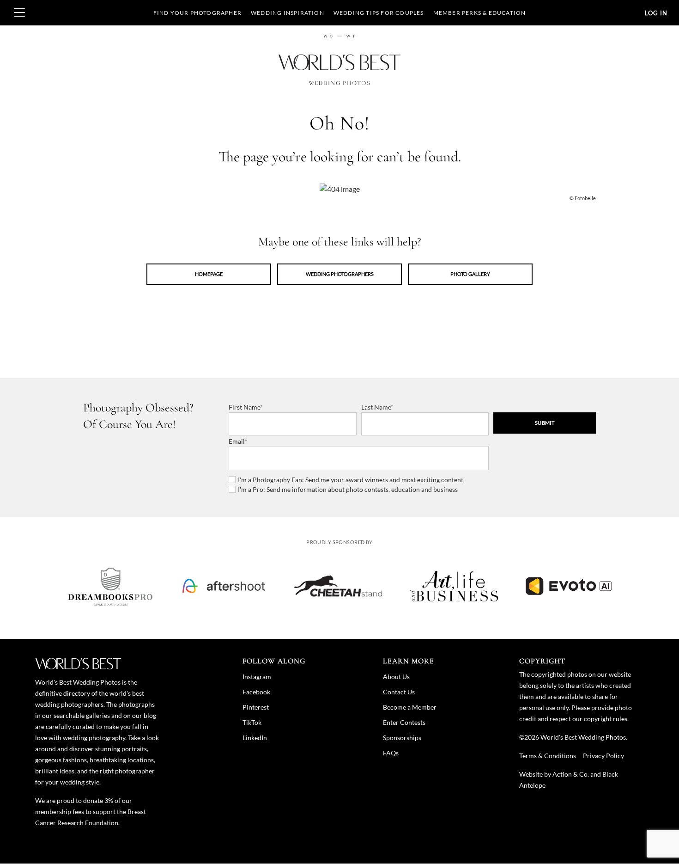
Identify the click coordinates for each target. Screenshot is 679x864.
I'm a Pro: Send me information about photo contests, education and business (348, 489)
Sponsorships (402, 737)
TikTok (251, 722)
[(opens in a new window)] (110, 586)
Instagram (256, 676)
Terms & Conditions (547, 756)
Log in (656, 13)
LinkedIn (254, 737)
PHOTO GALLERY (470, 274)
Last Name (376, 407)
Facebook (256, 692)
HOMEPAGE (209, 274)
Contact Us (399, 692)
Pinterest (255, 707)
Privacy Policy (603, 756)
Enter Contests (404, 722)
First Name (244, 407)
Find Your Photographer (197, 12)
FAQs (391, 753)
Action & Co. (570, 774)
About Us (396, 676)
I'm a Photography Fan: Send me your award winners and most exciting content (350, 480)
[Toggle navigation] (19, 12)
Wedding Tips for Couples (378, 12)
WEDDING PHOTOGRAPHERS (340, 274)
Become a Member (409, 707)
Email (237, 441)
